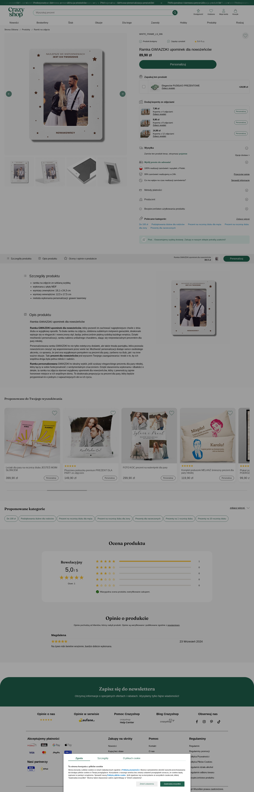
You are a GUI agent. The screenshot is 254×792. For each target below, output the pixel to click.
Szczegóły (102, 758)
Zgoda (79, 758)
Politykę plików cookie (116, 775)
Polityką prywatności (131, 770)
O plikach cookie (131, 758)
